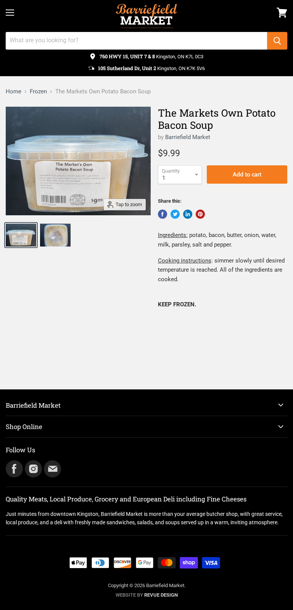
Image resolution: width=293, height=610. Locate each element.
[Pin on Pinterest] (200, 214)
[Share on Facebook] (162, 214)
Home (13, 91)
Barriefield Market (187, 137)
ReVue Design (147, 595)
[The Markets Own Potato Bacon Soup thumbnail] (21, 235)
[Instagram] (32, 468)
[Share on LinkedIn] (187, 214)
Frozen (38, 91)
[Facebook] (13, 468)
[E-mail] (51, 468)
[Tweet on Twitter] (175, 214)
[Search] (277, 41)
